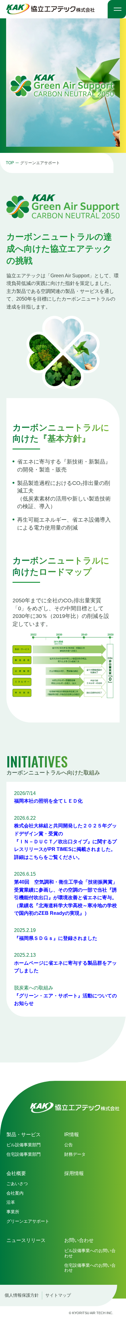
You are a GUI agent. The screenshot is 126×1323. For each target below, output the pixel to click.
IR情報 (71, 1134)
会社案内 (15, 1193)
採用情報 (74, 1173)
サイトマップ (58, 1295)
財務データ (75, 1154)
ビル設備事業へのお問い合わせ (90, 1253)
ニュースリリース (26, 1240)
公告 (68, 1144)
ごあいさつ (17, 1183)
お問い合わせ (79, 1240)
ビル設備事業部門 (23, 1144)
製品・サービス (23, 1134)
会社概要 (16, 1173)
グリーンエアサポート (27, 1221)
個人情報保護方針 (22, 1295)
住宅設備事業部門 (23, 1154)
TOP (10, 163)
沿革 (10, 1202)
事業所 (12, 1211)
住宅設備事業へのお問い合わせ (90, 1268)
